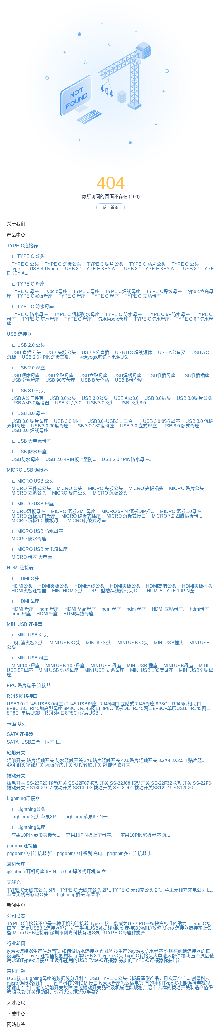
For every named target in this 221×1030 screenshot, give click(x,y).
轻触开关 (16, 752)
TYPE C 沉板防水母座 (74, 314)
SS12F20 (183, 787)
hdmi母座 (47, 609)
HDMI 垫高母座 (78, 609)
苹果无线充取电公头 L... (31, 894)
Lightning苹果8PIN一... (85, 816)
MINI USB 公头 (62, 642)
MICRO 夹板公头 (103, 488)
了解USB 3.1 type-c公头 (98, 955)
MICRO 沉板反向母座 (31, 516)
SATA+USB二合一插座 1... (34, 742)
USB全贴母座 (57, 375)
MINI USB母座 (176, 665)
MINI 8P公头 (96, 642)
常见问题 (16, 971)
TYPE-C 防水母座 (38, 319)
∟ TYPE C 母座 (26, 283)
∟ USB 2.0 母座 (26, 367)
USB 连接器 (19, 334)
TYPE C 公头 (23, 264)
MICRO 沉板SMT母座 (71, 511)
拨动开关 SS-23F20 (27, 783)
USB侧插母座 (159, 375)
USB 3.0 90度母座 (47, 425)
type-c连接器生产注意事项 (34, 951)
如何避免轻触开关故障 (49, 987)
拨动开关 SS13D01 (113, 787)
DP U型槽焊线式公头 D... (113, 590)
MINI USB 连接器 (24, 624)
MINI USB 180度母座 (149, 670)
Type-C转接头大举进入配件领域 (157, 955)
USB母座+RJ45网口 (98, 703)
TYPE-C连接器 (22, 245)
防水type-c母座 (110, 319)
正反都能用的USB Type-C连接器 (83, 960)
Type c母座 (53, 291)
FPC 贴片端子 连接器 (29, 685)
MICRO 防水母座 (26, 538)
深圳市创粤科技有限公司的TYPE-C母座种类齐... (99, 932)
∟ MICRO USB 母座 (30, 503)
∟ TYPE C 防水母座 (30, 306)
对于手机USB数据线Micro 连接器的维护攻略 (115, 928)
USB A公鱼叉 (169, 352)
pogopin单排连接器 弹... (31, 853)
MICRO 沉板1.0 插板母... (34, 520)
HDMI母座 (45, 613)
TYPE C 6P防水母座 (166, 314)
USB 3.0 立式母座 (136, 425)
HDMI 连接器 (20, 567)
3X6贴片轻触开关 (102, 760)
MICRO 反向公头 (67, 493)
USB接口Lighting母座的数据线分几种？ (47, 978)
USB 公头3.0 (65, 402)
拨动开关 (16, 775)
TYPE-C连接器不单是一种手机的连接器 (48, 923)
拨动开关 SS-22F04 (193, 783)
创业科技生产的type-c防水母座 (131, 951)
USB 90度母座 (58, 380)
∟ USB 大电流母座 (29, 441)
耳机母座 (16, 864)
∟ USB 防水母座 (27, 451)
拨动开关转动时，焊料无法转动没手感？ (58, 992)
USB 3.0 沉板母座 (159, 421)
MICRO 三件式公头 (29, 488)
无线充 (14, 882)
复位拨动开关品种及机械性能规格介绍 (113, 987)
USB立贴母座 (91, 375)
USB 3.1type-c (42, 268)
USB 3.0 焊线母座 (27, 430)
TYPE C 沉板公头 (60, 264)
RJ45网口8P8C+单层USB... (161, 708)
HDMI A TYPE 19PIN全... (170, 590)
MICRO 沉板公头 (107, 493)
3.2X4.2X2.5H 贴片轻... (181, 760)
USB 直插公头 (24, 352)
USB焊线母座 (125, 375)
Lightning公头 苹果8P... (33, 816)
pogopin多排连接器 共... (131, 853)
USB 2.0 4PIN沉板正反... (45, 357)
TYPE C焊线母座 (120, 291)
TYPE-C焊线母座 (162, 291)
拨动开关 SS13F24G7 (29, 787)
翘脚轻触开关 (116, 765)
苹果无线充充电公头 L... (189, 890)
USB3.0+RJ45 (22, 703)
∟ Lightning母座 (26, 827)
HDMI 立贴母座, (165, 609)
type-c (15, 268)
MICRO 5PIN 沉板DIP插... (125, 511)
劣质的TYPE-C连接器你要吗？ (150, 960)
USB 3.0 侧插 (65, 421)
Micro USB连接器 (31, 932)
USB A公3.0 (124, 398)
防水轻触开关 (69, 760)
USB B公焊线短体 (131, 352)
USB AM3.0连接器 (28, 402)
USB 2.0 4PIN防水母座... (125, 459)
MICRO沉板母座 (26, 511)
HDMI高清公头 (159, 586)
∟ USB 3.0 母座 (26, 413)
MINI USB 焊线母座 (56, 670)
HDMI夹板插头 (195, 586)
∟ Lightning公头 (26, 809)
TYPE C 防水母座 (27, 314)
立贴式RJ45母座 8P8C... (146, 703)
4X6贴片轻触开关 (139, 760)
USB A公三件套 (25, 398)
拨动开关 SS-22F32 (152, 783)
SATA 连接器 (20, 734)
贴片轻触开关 (40, 760)
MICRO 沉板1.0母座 (178, 511)
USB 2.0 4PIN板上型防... (68, 459)
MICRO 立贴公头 (26, 493)
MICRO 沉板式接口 (124, 516)
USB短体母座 (23, 375)
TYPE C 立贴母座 (140, 296)
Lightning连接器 (23, 798)
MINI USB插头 (166, 642)
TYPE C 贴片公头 (102, 264)
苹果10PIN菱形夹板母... (33, 835)
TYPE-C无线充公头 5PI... (33, 890)
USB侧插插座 (193, 375)
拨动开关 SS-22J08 (110, 783)
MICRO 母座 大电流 (29, 557)
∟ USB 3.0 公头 (26, 390)
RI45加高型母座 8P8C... (54, 708)
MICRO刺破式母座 (84, 520)
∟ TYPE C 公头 (26, 256)
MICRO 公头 (67, 488)
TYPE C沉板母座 (33, 296)
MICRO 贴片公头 (184, 488)
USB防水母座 (23, 459)
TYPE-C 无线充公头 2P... (85, 890)
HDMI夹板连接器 (26, 590)
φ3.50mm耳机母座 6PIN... (33, 871)
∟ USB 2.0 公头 (26, 345)
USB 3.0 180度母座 (92, 425)
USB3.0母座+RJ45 (57, 703)
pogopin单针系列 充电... (81, 853)
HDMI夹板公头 (51, 586)
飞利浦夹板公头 (25, 642)
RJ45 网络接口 (22, 696)
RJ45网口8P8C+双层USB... (73, 713)
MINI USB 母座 (103, 665)
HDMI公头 (20, 586)
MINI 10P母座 (23, 665)
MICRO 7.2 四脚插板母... (174, 516)
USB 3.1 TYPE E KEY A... (89, 268)
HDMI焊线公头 (87, 586)
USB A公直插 (93, 352)
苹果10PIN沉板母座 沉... (143, 835)
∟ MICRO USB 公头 (30, 481)
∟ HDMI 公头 (23, 578)
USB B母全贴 (93, 380)
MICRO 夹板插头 (143, 488)
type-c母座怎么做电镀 (121, 983)
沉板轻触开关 (59, 765)
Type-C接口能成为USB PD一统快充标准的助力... (140, 923)
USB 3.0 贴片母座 (27, 421)
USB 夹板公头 (59, 352)
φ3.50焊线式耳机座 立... (85, 871)
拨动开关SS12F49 (153, 787)
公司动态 (16, 915)
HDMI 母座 (20, 609)
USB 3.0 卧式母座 (178, 425)
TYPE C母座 (83, 291)
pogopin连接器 (22, 845)
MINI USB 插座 (140, 665)
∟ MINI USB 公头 (27, 634)
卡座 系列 (16, 723)
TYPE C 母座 (23, 291)
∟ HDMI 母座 (23, 601)
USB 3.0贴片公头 (192, 398)
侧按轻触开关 (88, 765)
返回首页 (110, 207)
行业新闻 (16, 943)
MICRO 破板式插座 (79, 516)
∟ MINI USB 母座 (27, 657)
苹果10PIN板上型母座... (88, 835)
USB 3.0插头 (155, 398)
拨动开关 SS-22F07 (69, 783)
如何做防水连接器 (80, 951)
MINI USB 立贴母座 (102, 670)
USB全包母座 (23, 380)
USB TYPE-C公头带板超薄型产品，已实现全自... (139, 978)
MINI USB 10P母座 (63, 665)
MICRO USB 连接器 (27, 470)
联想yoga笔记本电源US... (102, 357)
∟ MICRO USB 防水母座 (35, 531)
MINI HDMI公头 (65, 590)
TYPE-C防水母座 (149, 319)
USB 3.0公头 (60, 398)
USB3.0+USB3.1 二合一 (110, 421)
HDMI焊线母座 (76, 613)
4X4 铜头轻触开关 (25, 765)
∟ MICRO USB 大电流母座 (37, 549)
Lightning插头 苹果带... (80, 894)
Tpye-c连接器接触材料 (49, 955)
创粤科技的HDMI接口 (76, 983)
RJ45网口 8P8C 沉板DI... (106, 708)
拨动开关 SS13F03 (72, 787)
